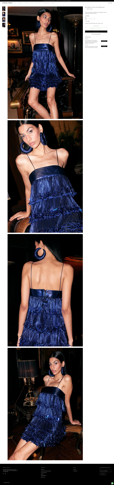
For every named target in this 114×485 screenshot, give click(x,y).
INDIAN (32, 2)
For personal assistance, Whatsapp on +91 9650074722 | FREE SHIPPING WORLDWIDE (57, 0)
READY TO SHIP (38, 2)
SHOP (15, 2)
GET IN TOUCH (104, 46)
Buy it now (96, 31)
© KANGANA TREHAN (6, 482)
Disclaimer (42, 474)
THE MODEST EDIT (46, 2)
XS (85, 18)
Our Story (74, 469)
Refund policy (43, 477)
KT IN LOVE (26, 2)
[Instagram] (5, 473)
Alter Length (87, 21)
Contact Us (42, 469)
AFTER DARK (20, 2)
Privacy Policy (75, 470)
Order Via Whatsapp (97, 28)
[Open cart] (111, 2)
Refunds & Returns (43, 475)
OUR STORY (53, 2)
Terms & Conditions (44, 472)
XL (94, 18)
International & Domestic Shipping (46, 470)
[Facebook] (3, 473)
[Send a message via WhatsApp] (112, 483)
